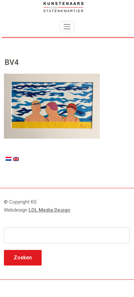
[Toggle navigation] (67, 26)
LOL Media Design (49, 210)
